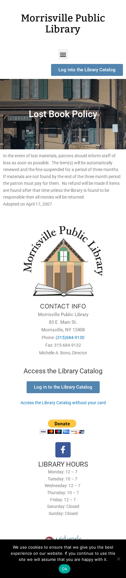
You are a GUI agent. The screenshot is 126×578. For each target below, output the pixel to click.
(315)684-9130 (70, 337)
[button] (63, 54)
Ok (64, 568)
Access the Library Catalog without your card (63, 402)
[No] (118, 559)
